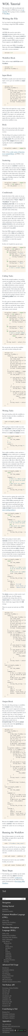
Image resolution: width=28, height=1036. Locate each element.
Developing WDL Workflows (9, 937)
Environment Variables (8, 1030)
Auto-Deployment (7, 1028)
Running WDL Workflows (9, 935)
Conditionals (8, 953)
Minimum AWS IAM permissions (11, 1026)
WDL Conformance (7, 939)
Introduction (5, 968)
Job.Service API (6, 1004)
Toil (4, 891)
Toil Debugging (6, 974)
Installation (5, 909)
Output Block (8, 958)
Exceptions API (6, 1006)
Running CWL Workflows (9, 922)
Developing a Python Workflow (10, 988)
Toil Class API (6, 990)
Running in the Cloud (7, 976)
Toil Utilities (5, 972)
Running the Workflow (9, 959)
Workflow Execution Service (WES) (11, 982)
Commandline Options (8, 970)
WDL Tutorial (6, 941)
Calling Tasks (8, 954)
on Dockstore (18, 878)
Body (6, 950)
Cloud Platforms (6, 978)
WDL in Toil (5, 933)
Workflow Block (9, 946)
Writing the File (8, 943)
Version (7, 945)
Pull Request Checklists (8, 1018)
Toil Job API (5, 994)
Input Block (8, 948)
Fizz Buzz (7, 13)
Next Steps (6, 961)
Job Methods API (6, 996)
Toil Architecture (6, 1024)
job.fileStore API (6, 1000)
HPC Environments (7, 979)
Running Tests (6, 1012)
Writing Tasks (8, 956)
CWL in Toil (5, 920)
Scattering (7, 951)
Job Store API (6, 992)
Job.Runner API (6, 998)
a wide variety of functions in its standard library (13, 153)
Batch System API (7, 1002)
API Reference (6, 1032)
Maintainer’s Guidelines (8, 1016)
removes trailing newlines (13, 509)
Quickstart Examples (7, 911)
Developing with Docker (8, 1014)
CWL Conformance (7, 924)
